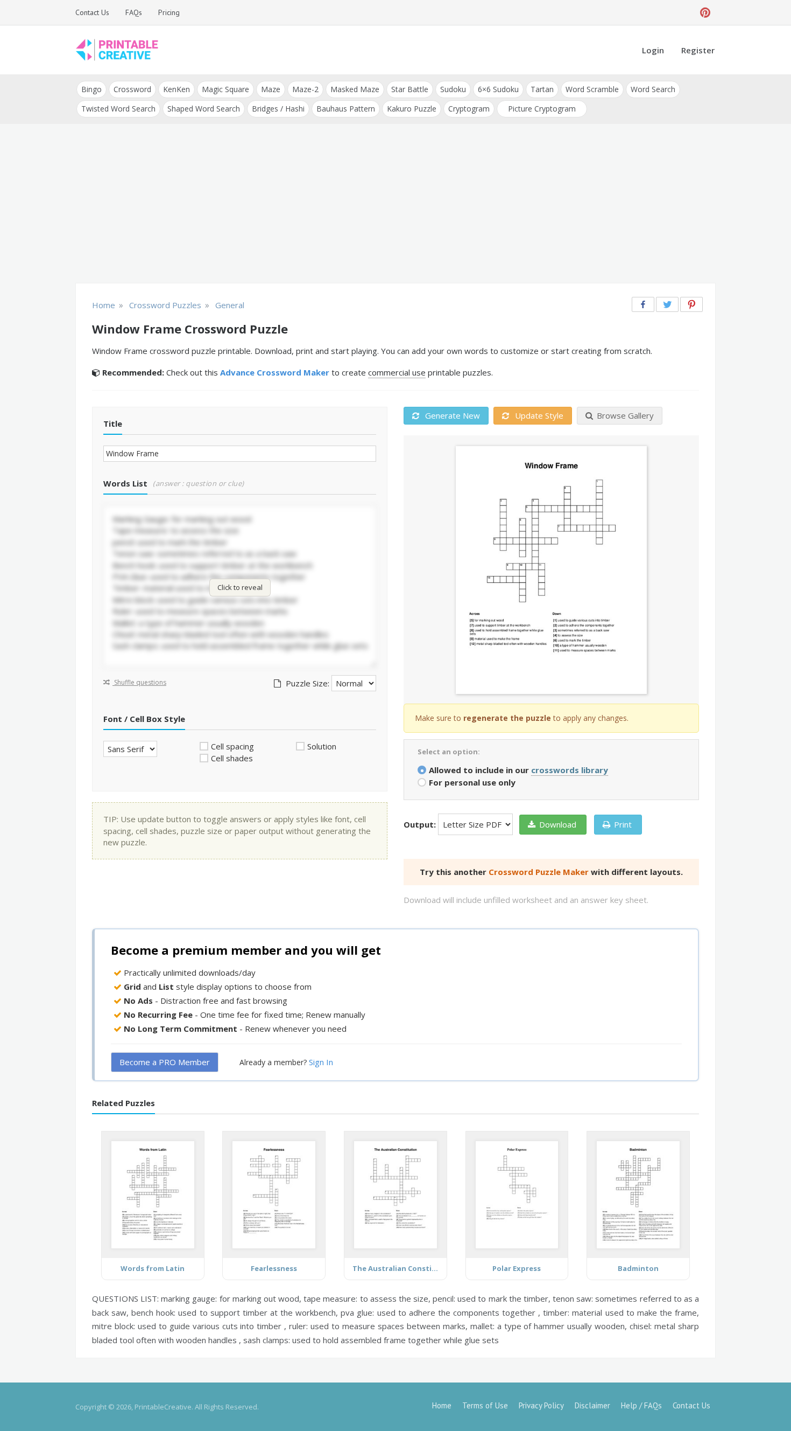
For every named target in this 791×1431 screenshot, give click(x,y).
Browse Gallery (625, 415)
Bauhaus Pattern (345, 108)
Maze (270, 89)
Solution (321, 746)
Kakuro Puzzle (411, 108)
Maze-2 (305, 89)
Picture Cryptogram (542, 108)
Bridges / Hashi (278, 108)
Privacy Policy (541, 1405)
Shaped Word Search (203, 108)
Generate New (451, 415)
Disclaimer (592, 1405)
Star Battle (409, 89)
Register (698, 50)
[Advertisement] (395, 204)
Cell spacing (232, 746)
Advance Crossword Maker (274, 372)
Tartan (542, 89)
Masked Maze (354, 89)
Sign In (321, 1062)
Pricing (169, 12)
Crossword (132, 89)
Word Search (653, 89)
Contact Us (92, 12)
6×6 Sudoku (498, 89)
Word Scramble (592, 89)
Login (653, 50)
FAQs (133, 12)
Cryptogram (469, 108)
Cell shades (232, 758)
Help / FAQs (641, 1405)
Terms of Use (485, 1405)
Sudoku (453, 89)
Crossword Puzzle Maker (539, 871)
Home (441, 1405)
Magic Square (225, 89)
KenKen (176, 89)
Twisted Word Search (118, 108)
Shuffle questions (139, 682)
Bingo (91, 89)
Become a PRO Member (164, 1062)
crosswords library (569, 770)
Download (557, 824)
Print (623, 824)
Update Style (538, 415)
